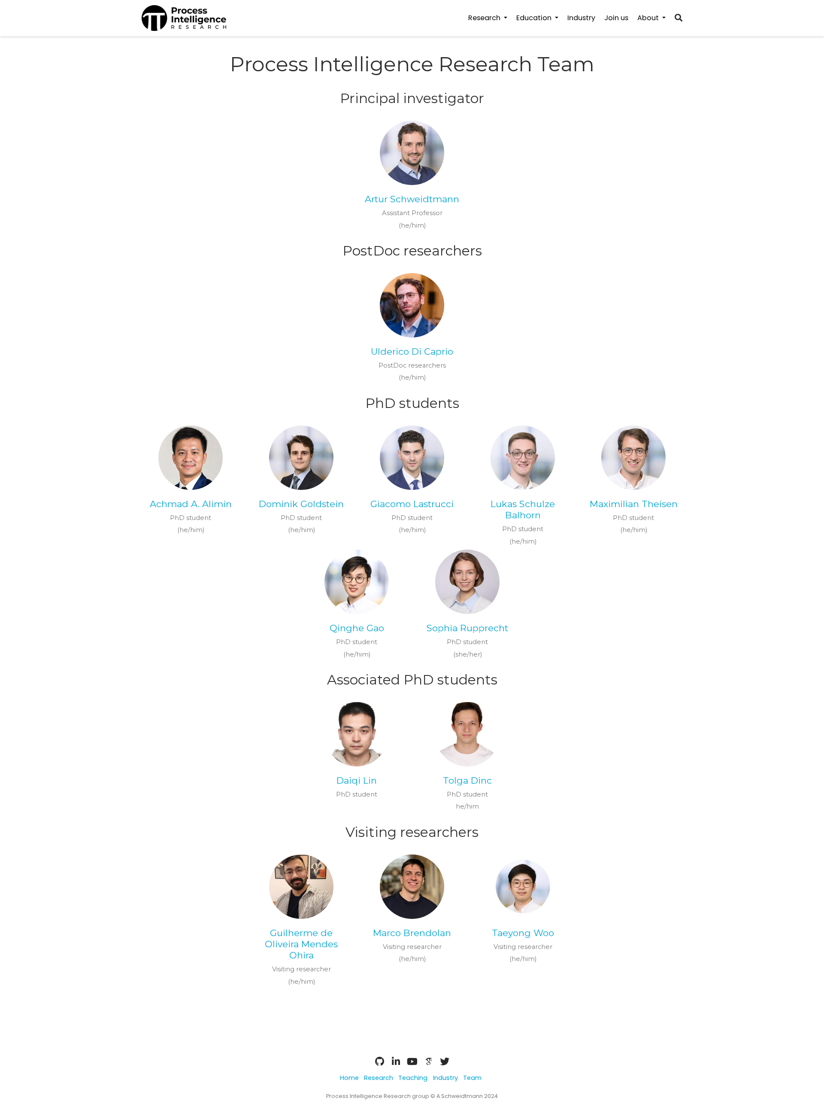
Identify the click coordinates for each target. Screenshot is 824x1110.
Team (472, 1078)
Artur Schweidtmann (412, 199)
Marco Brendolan (412, 933)
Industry (445, 1078)
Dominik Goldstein (301, 504)
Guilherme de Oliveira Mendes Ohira (301, 944)
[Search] (678, 18)
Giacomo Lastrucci (412, 504)
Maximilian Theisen (634, 504)
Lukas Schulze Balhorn (523, 509)
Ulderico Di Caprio (412, 351)
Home (349, 1078)
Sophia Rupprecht (467, 628)
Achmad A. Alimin (191, 504)
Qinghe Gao (357, 628)
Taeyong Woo (523, 933)
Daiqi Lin (356, 780)
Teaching (412, 1078)
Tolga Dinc (467, 780)
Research (378, 1078)
